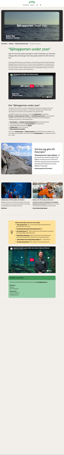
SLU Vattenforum (21, 231)
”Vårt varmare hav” (22, 224)
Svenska (25, 5)
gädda (30, 125)
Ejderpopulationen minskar (17, 129)
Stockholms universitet (38, 116)
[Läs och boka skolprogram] (48, 190)
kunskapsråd (37, 114)
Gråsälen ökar (14, 127)
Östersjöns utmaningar (23, 235)
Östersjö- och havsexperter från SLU (18, 116)
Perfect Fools (19, 131)
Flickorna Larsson (30, 131)
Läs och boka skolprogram (40, 208)
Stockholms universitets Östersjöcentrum (28, 228)
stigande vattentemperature (28, 122)
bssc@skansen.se (42, 282)
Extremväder (13, 122)
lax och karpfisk (30, 123)
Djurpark (11, 43)
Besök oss (4, 208)
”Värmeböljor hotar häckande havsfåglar (28, 239)
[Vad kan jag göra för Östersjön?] (16, 158)
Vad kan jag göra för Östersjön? (43, 168)
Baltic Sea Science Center (21, 43)
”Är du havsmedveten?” (23, 242)
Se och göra (4, 43)
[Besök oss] (16, 190)
